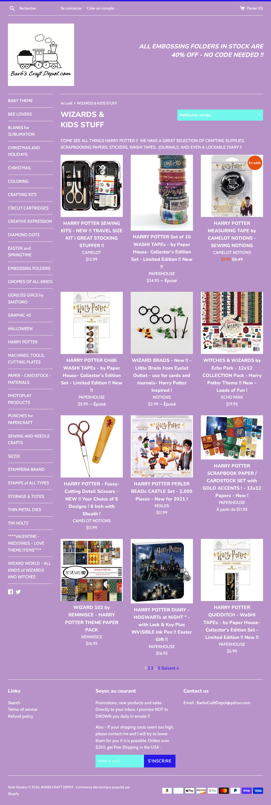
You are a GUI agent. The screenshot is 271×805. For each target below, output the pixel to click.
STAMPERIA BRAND (26, 469)
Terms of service (22, 709)
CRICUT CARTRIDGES (28, 208)
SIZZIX (14, 456)
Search (14, 702)
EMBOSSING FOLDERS (29, 268)
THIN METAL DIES (24, 509)
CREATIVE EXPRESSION (30, 221)
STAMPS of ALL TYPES (28, 482)
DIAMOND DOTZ (24, 234)
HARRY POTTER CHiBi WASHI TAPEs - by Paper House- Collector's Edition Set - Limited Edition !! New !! (91, 375)
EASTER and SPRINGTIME (19, 252)
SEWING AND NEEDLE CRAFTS (29, 439)
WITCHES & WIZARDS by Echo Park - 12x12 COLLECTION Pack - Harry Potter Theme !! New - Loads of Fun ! (231, 375)
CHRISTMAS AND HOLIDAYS (24, 151)
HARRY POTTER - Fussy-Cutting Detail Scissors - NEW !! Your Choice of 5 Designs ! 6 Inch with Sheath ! (91, 499)
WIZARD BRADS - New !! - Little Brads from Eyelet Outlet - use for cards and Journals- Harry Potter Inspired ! (162, 375)
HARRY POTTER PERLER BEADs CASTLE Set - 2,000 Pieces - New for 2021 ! (161, 491)
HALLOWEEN (20, 328)
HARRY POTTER (23, 341)
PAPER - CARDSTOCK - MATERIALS (29, 379)
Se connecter (71, 8)
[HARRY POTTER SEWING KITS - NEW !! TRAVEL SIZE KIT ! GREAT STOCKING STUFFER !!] (92, 186)
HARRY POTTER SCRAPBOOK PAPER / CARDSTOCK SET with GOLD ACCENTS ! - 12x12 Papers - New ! (232, 481)
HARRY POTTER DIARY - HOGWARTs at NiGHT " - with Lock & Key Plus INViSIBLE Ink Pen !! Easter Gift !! (162, 625)
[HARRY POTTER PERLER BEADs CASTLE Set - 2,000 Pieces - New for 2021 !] (162, 446)
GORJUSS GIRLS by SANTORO (25, 298)
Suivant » (170, 668)
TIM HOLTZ (18, 523)
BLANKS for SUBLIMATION (21, 131)
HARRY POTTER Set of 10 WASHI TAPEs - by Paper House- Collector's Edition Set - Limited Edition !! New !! (161, 252)
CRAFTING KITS (22, 194)
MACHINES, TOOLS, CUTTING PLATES (26, 359)
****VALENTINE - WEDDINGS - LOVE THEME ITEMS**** (26, 543)
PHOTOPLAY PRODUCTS (19, 399)
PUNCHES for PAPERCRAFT (20, 419)
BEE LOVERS (20, 114)
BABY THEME (20, 100)
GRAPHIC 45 (19, 315)
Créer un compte (100, 8)
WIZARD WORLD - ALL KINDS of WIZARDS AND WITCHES (29, 570)
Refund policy (20, 716)
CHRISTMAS (19, 167)
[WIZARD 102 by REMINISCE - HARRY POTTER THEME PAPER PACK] (92, 570)
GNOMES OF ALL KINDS (30, 281)
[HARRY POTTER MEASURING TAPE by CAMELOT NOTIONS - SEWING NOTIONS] (232, 186)
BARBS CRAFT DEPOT (57, 787)
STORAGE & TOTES (26, 496)
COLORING (18, 181)
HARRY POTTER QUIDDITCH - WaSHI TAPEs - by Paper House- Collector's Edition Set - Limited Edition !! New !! (232, 622)
